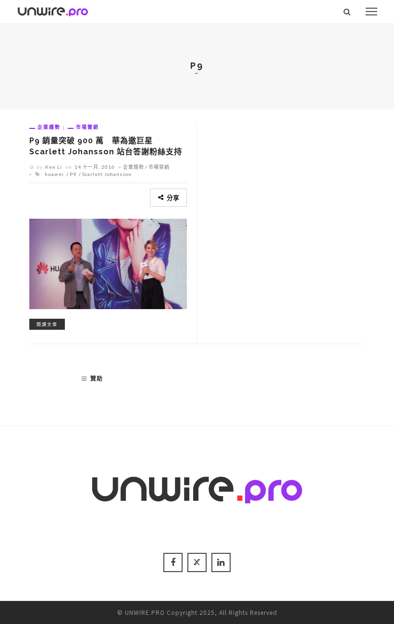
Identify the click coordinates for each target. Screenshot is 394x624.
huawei (54, 174)
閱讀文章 (47, 324)
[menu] (371, 11)
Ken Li (53, 167)
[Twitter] (197, 562)
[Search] (347, 11)
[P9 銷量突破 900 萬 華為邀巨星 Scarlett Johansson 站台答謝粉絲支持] (108, 262)
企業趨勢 (49, 127)
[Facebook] (173, 562)
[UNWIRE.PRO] (53, 10)
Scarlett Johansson (107, 174)
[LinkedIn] (221, 562)
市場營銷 (87, 127)
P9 (73, 174)
